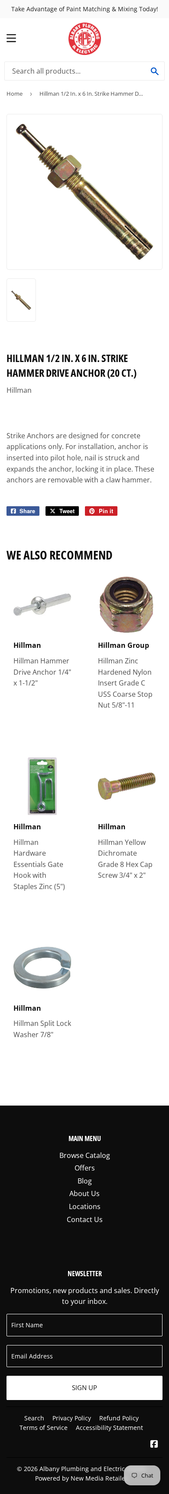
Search (34, 1418)
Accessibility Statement (109, 1427)
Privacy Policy (71, 1418)
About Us (84, 1193)
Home (14, 93)
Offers (85, 1168)
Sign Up (84, 1387)
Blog (85, 1181)
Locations (85, 1206)
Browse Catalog (84, 1155)
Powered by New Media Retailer (81, 1478)
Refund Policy (119, 1418)
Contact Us (85, 1219)
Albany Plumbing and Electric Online (92, 1469)
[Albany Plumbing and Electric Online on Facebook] (154, 1444)
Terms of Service (44, 1427)
